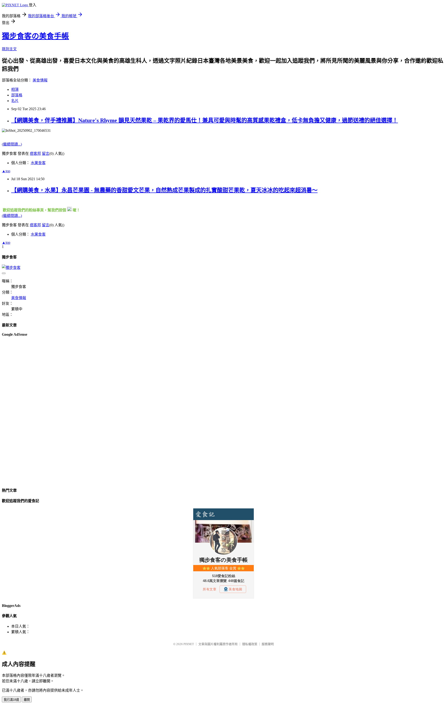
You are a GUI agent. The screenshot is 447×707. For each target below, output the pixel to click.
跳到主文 (9, 49)
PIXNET (188, 644)
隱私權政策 (249, 644)
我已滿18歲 (11, 699)
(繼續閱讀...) (12, 144)
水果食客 (38, 163)
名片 (15, 101)
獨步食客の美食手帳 (35, 36)
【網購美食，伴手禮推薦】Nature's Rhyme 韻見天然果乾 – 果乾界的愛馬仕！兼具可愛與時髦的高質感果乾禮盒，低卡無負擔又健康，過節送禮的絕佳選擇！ (204, 120)
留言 (45, 154)
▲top (6, 171)
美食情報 (40, 80)
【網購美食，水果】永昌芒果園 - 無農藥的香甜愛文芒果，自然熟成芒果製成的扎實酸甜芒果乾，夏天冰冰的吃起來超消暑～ (164, 190)
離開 (27, 699)
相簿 (15, 89)
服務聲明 (268, 644)
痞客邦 (35, 154)
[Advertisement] (20, 411)
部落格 (16, 95)
